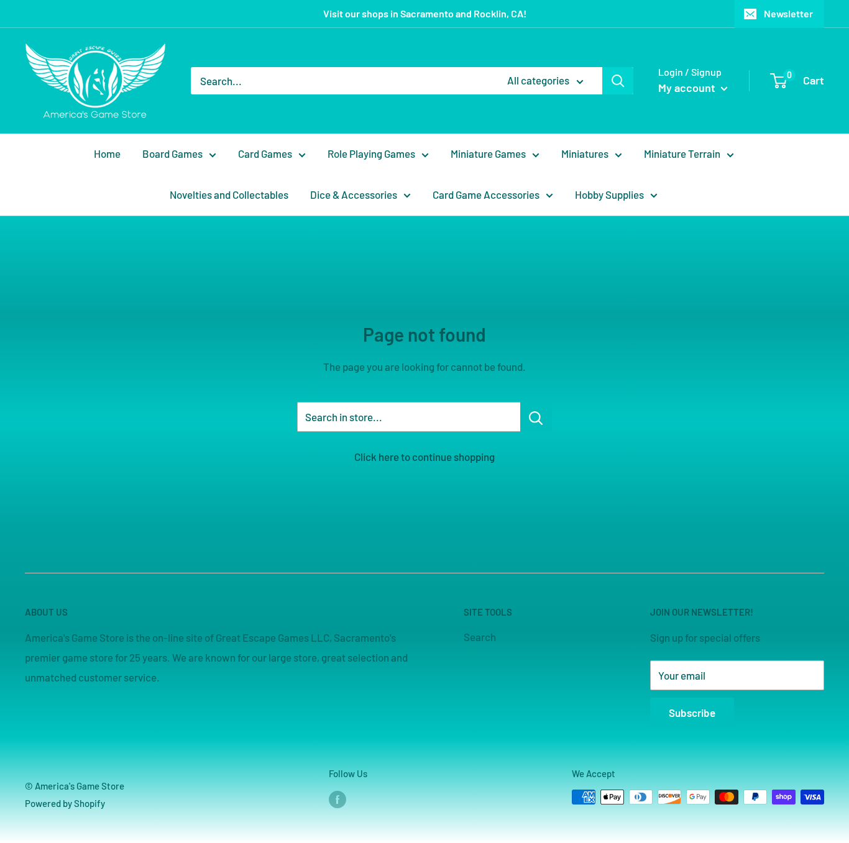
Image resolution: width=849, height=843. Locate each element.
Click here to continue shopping (424, 456)
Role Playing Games (371, 153)
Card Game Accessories (486, 194)
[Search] (617, 80)
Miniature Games (488, 153)
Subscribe (692, 712)
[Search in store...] (536, 417)
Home (107, 153)
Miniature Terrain (682, 153)
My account (688, 87)
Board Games (172, 153)
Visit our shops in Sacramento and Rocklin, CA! (424, 13)
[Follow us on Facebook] (337, 799)
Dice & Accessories (353, 194)
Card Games (265, 153)
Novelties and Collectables (229, 194)
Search (480, 637)
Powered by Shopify (65, 803)
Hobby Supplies (609, 194)
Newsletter (788, 13)
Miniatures (584, 153)
